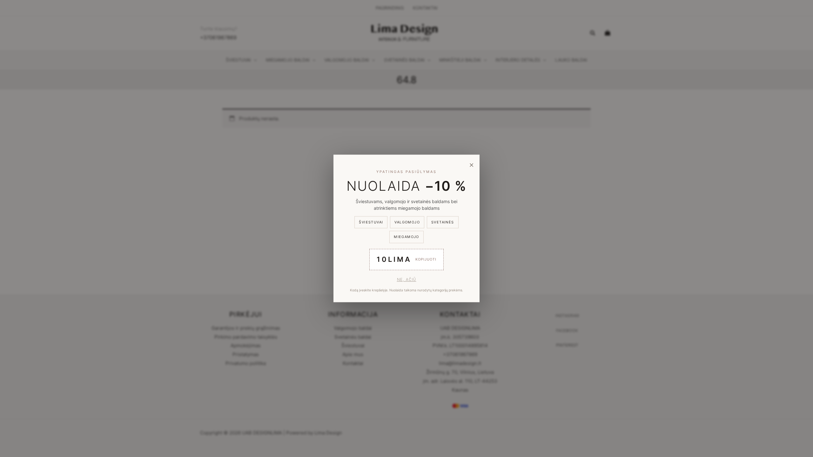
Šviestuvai (371, 222)
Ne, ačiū (406, 279)
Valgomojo (407, 222)
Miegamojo (406, 237)
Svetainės (442, 222)
